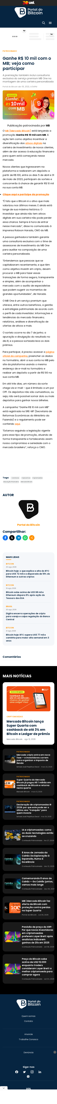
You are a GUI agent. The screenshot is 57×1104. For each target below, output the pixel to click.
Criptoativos (26, 478)
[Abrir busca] (44, 23)
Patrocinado (10, 51)
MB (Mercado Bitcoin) (18, 130)
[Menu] (50, 23)
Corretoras (15, 478)
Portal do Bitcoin (28, 12)
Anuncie (28, 1034)
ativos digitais (33, 143)
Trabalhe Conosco (28, 1039)
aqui (17, 423)
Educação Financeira (11, 482)
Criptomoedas (37, 478)
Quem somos (28, 1016)
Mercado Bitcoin (26, 482)
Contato (28, 1021)
